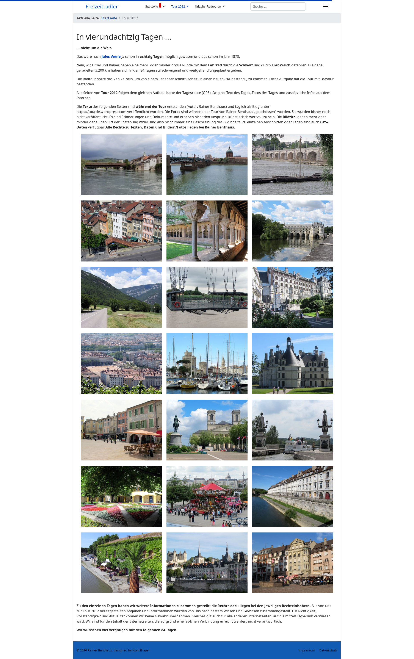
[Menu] (325, 6)
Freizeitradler (102, 6)
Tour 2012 (178, 6)
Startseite (151, 6)
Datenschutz (328, 650)
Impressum (306, 650)
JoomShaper (141, 650)
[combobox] (278, 6)
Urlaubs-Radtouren (208, 6)
